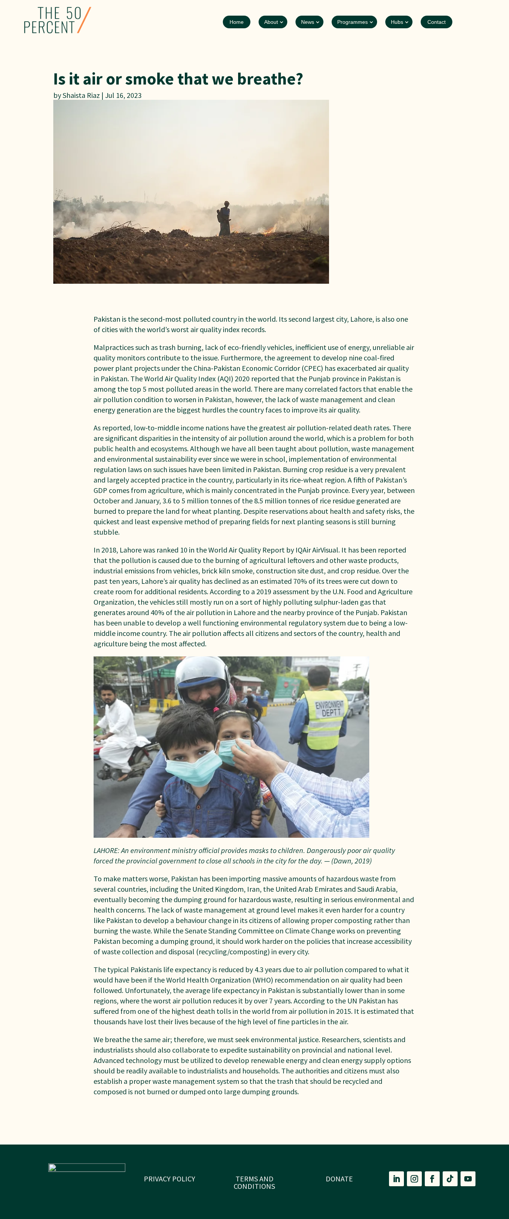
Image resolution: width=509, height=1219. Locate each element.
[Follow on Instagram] (414, 1178)
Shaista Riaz (81, 95)
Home (237, 22)
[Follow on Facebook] (432, 1178)
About (271, 22)
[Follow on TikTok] (450, 1178)
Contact (436, 22)
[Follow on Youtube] (468, 1178)
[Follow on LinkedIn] (396, 1178)
